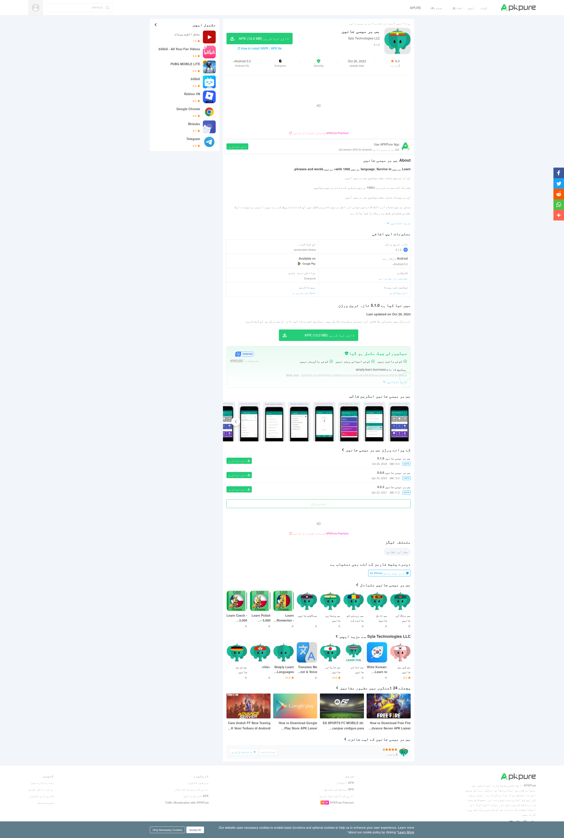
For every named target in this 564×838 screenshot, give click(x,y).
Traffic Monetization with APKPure (187, 802)
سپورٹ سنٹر (45, 802)
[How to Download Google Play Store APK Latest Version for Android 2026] (295, 706)
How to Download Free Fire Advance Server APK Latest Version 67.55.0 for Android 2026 (390, 726)
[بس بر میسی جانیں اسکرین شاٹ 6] (249, 421)
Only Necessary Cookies (167, 830)
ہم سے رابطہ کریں (41, 789)
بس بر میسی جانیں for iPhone (387, 573)
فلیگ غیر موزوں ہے (304, 292)
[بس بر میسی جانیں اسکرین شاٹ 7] (224, 421)
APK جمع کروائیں (196, 796)
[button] (318, 63)
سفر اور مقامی (384, 23)
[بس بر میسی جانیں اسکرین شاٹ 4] (299, 421)
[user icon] (35, 8)
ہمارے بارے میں (42, 783)
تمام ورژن (318, 503)
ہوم (408, 23)
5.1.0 (399, 250)
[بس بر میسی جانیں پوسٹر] (399, 421)
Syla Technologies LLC (364, 38)
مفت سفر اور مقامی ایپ (393, 278)
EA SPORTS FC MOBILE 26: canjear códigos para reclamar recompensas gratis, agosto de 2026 (343, 726)
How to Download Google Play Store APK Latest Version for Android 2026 (298, 726)
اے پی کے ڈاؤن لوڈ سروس (337, 796)
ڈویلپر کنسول (198, 783)
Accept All (195, 830)
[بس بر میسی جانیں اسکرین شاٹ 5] (274, 421)
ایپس (399, 23)
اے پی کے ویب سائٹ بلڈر (191, 789)
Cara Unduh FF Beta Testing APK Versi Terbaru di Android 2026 (249, 726)
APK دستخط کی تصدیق (339, 789)
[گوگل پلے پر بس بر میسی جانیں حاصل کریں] (307, 263)
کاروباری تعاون (42, 796)
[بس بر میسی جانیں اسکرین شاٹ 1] (374, 421)
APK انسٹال (345, 783)
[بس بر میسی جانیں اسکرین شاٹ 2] (349, 421)
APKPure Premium (342, 802)
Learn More (406, 832)
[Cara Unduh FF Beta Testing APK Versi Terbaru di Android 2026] (248, 706)
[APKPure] (518, 7)
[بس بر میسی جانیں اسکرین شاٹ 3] (324, 421)
